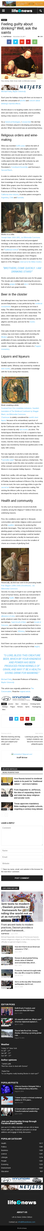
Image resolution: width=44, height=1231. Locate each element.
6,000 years (20, 146)
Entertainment (6, 920)
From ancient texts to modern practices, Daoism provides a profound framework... (17, 927)
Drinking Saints (35, 704)
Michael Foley (6, 91)
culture (4, 809)
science (4, 1154)
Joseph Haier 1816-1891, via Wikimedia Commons (20, 237)
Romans (20, 707)
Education (5, 1171)
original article (25, 691)
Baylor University (19, 91)
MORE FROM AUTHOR (11, 772)
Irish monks (5, 369)
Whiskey (21, 631)
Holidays (5, 707)
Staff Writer (7, 36)
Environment (6, 1168)
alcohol (22, 101)
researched (26, 122)
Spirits (27, 707)
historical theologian (12, 122)
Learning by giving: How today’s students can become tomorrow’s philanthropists (34, 740)
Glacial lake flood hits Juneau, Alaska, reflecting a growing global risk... (28, 1033)
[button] (40, 10)
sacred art (5, 487)
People (3, 1161)
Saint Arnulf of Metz (18, 622)
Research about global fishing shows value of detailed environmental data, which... (26, 960)
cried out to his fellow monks (30, 262)
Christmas (24, 704)
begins (37, 646)
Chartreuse (5, 417)
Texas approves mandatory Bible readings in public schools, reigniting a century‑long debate (28, 806)
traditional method (11, 250)
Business (5, 784)
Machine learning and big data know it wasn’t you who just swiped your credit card (10, 740)
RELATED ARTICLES (10, 769)
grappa (12, 284)
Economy (4, 1164)
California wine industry (10, 194)
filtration (4, 337)
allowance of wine (8, 616)
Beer (17, 704)
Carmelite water (8, 460)
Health (3, 1143)
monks (32, 322)
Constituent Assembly (19, 167)
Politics (4, 1147)
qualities (11, 525)
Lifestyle (4, 1157)
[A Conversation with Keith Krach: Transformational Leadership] (7, 1112)
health (11, 598)
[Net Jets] (22, 1189)
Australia (20, 197)
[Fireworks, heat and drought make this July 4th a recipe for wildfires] (7, 973)
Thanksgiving (36, 707)
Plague (12, 707)
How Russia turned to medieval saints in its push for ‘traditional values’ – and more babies (28, 781)
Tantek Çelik (6, 1064)
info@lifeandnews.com (26, 1222)
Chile (11, 197)
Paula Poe (5, 1071)
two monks (24, 429)
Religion (4, 20)
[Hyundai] (22, 1182)
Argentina (4, 197)
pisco (26, 284)
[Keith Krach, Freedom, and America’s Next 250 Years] (7, 1011)
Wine (3, 709)
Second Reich (6, 170)
